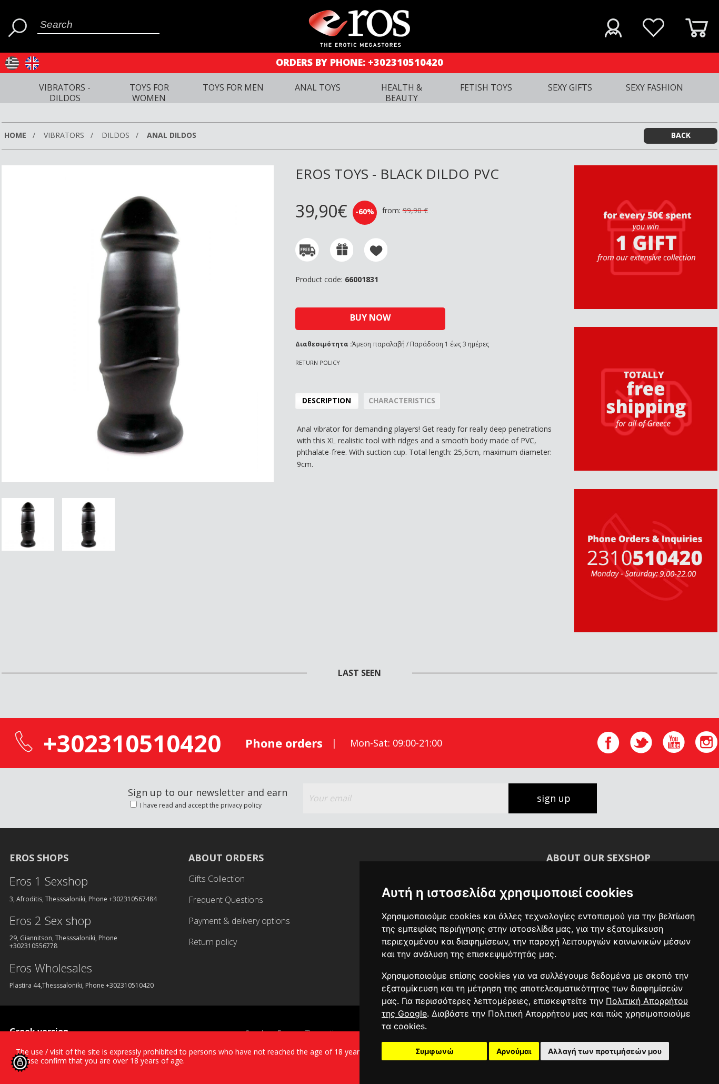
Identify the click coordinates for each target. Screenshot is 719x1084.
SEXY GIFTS (570, 87)
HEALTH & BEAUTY (401, 93)
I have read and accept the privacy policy (200, 805)
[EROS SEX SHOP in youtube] (674, 750)
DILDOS (117, 135)
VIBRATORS (65, 135)
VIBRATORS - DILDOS (65, 93)
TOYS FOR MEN (233, 87)
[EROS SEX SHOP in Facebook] (608, 750)
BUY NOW (370, 317)
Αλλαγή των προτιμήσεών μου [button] (605, 1051)
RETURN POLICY (317, 362)
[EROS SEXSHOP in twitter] (641, 750)
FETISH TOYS (486, 87)
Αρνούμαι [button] (514, 1051)
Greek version (38, 1031)
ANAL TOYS (318, 87)
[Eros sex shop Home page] (359, 44)
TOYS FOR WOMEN (149, 93)
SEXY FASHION (654, 87)
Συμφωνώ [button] (434, 1051)
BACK (681, 135)
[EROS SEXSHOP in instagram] (706, 750)
